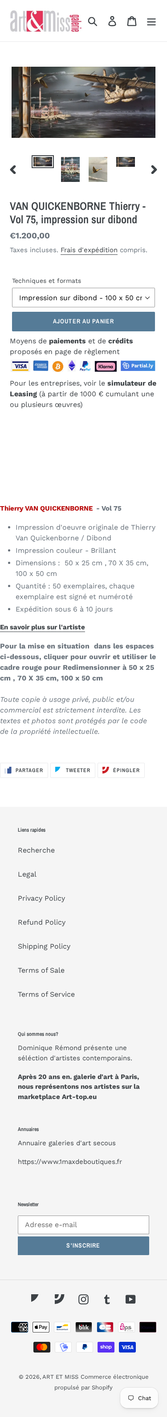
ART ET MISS (60, 1376)
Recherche (36, 850)
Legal (27, 874)
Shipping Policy (44, 946)
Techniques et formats (46, 280)
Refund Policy (41, 922)
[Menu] (151, 21)
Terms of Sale (41, 970)
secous (104, 1143)
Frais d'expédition (89, 250)
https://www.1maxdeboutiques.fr (70, 1162)
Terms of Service (46, 994)
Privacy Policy (41, 898)
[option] (43, 165)
